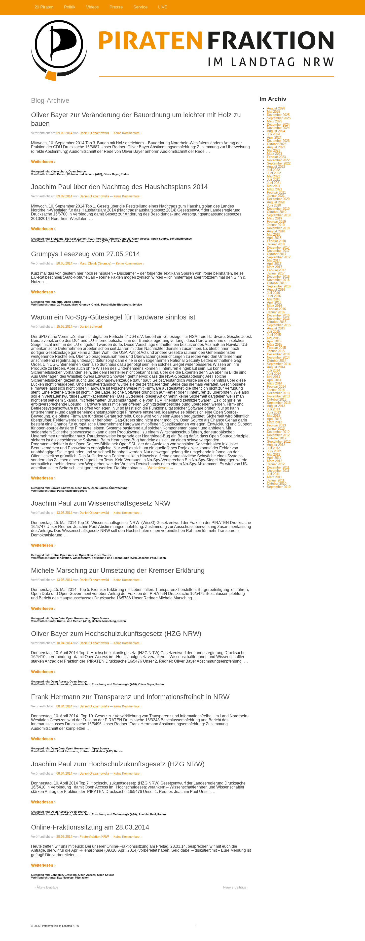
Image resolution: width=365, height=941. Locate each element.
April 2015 (274, 341)
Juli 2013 (273, 409)
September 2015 (279, 325)
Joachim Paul (119, 241)
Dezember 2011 (278, 467)
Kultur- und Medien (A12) (73, 621)
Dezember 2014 (278, 354)
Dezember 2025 (278, 115)
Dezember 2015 (278, 315)
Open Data (82, 487)
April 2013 (274, 419)
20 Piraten (44, 7)
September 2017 (279, 257)
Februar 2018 (276, 241)
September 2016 (279, 286)
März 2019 (274, 218)
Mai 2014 (273, 377)
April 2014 (274, 380)
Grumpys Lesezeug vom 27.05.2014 (85, 254)
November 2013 (278, 396)
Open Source (77, 171)
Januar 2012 (276, 464)
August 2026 (276, 108)
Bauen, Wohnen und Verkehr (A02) (79, 174)
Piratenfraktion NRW (94, 836)
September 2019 (279, 215)
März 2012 (274, 461)
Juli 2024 (273, 134)
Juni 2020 (274, 205)
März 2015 (274, 344)
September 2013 (279, 403)
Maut (91, 238)
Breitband (57, 238)
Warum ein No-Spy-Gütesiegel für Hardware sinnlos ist (113, 317)
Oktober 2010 (276, 483)
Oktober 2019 (276, 212)
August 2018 (276, 231)
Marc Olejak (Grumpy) (95, 263)
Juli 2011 (273, 474)
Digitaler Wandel (75, 238)
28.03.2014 (64, 836)
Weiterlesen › (43, 161)
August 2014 (276, 367)
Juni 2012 (274, 451)
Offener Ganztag (120, 238)
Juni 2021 (274, 183)
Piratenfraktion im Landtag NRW (59, 925)
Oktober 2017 (276, 254)
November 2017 (278, 251)
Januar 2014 (276, 390)
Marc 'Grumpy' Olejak (86, 304)
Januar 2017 (276, 273)
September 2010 (279, 487)
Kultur (55, 555)
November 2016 (278, 280)
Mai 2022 (273, 176)
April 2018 (274, 238)
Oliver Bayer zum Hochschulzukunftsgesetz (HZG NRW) (116, 633)
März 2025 (274, 121)
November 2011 (278, 470)
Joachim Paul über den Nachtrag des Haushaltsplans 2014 (119, 187)
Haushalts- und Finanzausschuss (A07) (83, 241)
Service (140, 7)
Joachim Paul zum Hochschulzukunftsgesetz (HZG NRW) (118, 764)
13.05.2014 (64, 513)
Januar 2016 (276, 312)
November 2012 (278, 435)
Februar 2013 (276, 425)
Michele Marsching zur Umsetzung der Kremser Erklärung (118, 570)
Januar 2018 (276, 244)
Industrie (56, 301)
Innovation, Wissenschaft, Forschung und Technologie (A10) (97, 557)
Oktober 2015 (276, 322)
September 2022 (279, 163)
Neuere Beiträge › (235, 887)
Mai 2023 (273, 150)
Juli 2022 (273, 170)
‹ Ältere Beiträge (46, 887)
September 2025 (279, 118)
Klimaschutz (59, 171)
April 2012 (274, 458)
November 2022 (278, 160)
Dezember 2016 (278, 276)
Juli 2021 (273, 179)
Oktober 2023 (276, 144)
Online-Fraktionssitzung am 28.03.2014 (90, 827)
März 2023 (274, 154)
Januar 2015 (276, 351)
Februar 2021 (276, 192)
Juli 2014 (273, 370)
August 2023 (276, 147)
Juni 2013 (274, 412)
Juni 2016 (274, 296)
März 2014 (274, 383)
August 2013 (276, 406)
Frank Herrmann (67, 751)
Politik (69, 7)
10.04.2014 (64, 643)
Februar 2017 (276, 270)
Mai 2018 (273, 234)
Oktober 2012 (276, 438)
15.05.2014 (64, 326)
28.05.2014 (64, 263)
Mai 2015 (273, 338)
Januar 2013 (276, 428)
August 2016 (276, 289)
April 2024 (274, 137)
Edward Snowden (62, 487)
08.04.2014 (64, 706)
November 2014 (278, 357)
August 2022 (276, 166)
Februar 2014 (276, 386)
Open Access (140, 238)
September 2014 (279, 364)
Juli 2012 (273, 448)
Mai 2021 (273, 186)
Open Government (78, 618)
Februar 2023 (276, 157)
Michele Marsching (104, 621)
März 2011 (274, 477)
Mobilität (101, 238)
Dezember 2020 (278, 199)
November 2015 (278, 318)
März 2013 (274, 422)
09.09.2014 (64, 133)
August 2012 (276, 445)
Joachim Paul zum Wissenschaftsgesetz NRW (100, 503)
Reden (125, 174)
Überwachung (118, 487)
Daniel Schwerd (90, 326)
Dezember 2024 (278, 124)
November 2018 (278, 228)
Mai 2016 (273, 299)
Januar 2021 (276, 196)
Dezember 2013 (278, 393)
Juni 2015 (274, 335)
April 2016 (274, 302)
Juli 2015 (273, 331)
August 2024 (276, 131)
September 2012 (279, 441)
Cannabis (57, 874)
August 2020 (276, 202)
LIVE (162, 7)
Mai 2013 (273, 416)
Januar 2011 (275, 480)
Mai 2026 (273, 111)
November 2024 (278, 128)
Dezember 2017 (278, 247)
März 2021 (274, 189)
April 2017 (274, 263)
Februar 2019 (276, 221)
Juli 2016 (273, 293)
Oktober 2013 (276, 399)
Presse (116, 7)
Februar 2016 (276, 309)
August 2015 (276, 328)
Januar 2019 (276, 225)
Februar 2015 (276, 348)
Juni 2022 (274, 173)
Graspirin (71, 874)
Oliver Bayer (111, 174)
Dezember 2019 (278, 208)
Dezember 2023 (278, 141)
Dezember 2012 (278, 432)
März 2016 (274, 306)
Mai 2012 (273, 454)
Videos (92, 7)
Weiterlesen (160, 468)
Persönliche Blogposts (116, 304)
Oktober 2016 (276, 283)
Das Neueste (65, 877)
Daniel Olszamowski (94, 133)
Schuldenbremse (181, 238)
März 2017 (274, 267)
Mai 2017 (273, 260)
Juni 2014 (274, 373)
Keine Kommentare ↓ (127, 133)
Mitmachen (82, 877)
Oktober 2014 (276, 361)
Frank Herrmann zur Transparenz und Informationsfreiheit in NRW (130, 697)
